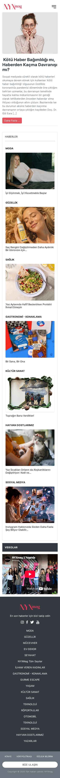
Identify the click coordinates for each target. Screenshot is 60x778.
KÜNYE (8, 756)
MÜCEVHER (30, 642)
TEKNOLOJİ (30, 704)
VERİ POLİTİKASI (24, 756)
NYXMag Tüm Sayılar (30, 661)
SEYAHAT (30, 655)
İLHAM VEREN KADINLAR (30, 667)
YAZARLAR (30, 740)
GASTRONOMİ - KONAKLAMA (30, 673)
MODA (30, 630)
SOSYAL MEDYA (30, 728)
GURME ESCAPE (30, 679)
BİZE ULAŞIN (30, 764)
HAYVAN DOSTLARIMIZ (30, 734)
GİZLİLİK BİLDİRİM (45, 756)
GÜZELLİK (30, 636)
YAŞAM (30, 685)
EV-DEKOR (30, 649)
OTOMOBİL (30, 716)
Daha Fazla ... (12, 120)
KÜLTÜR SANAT (30, 691)
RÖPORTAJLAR (30, 710)
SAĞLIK (30, 698)
